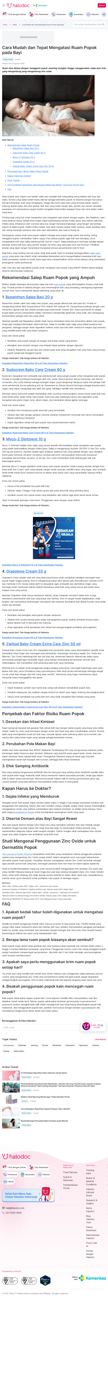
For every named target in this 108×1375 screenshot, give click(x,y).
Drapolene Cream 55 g (24, 161)
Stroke (45, 1045)
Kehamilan (57, 1045)
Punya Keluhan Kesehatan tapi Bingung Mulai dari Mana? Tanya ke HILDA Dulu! (45, 184)
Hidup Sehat (8, 59)
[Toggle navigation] (3, 5)
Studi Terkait (13, 180)
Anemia (95, 1045)
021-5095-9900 (12, 1212)
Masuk (102, 5)
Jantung (34, 1045)
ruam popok (60, 284)
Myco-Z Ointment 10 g (24, 157)
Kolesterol (70, 1045)
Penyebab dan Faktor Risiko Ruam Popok (27, 171)
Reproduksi (19, 1051)
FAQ (9, 189)
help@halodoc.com (13, 1208)
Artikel (15, 24)
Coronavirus (8, 1045)
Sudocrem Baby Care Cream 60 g (29, 152)
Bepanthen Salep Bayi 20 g (26, 148)
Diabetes (22, 1045)
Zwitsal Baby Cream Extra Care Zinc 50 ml (33, 166)
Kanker (6, 1051)
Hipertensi (83, 1045)
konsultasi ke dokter (24, 812)
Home (5, 24)
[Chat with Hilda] (93, 1026)
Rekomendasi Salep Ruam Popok (23, 145)
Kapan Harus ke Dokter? (19, 176)
